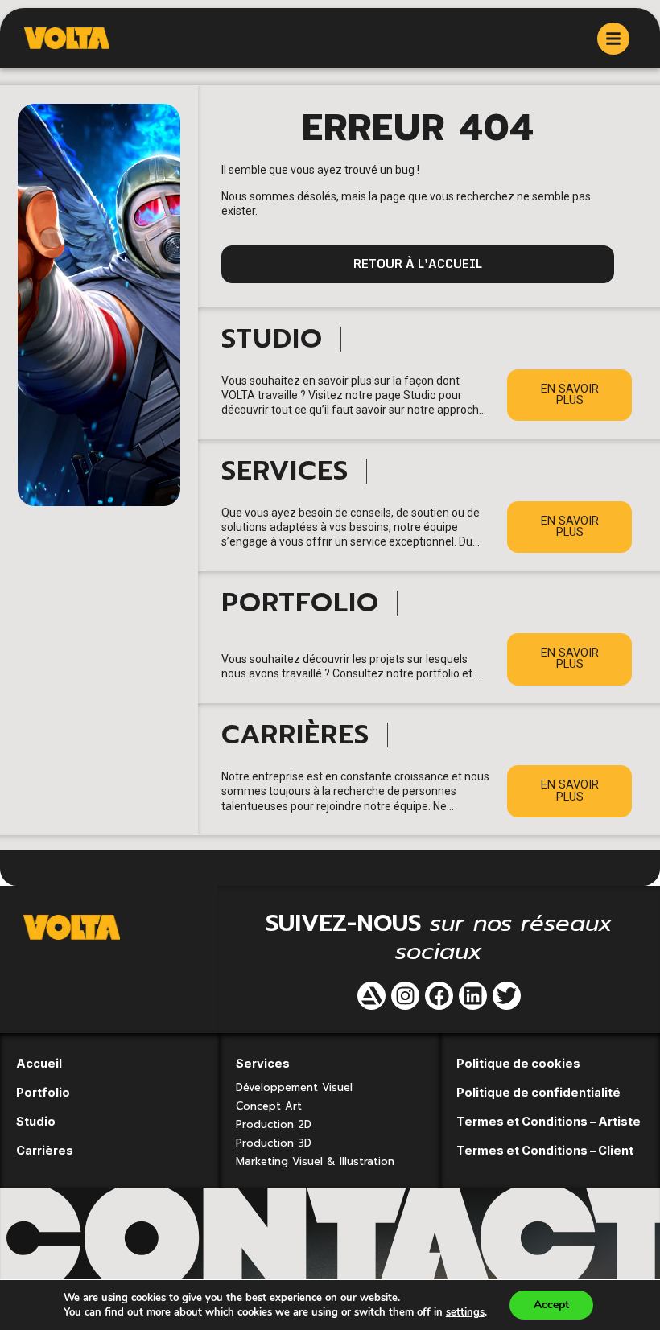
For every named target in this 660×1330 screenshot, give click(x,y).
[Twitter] (507, 996)
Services (263, 1063)
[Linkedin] (473, 996)
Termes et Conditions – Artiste (548, 1121)
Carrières (44, 1150)
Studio (36, 1121)
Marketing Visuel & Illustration (315, 1161)
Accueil (39, 1063)
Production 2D (273, 1124)
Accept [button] (551, 1304)
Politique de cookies (518, 1063)
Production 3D (273, 1143)
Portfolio (43, 1092)
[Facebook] (439, 996)
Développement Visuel (294, 1087)
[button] (417, 264)
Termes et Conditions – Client (544, 1150)
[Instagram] (405, 996)
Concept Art (269, 1106)
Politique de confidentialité (538, 1092)
